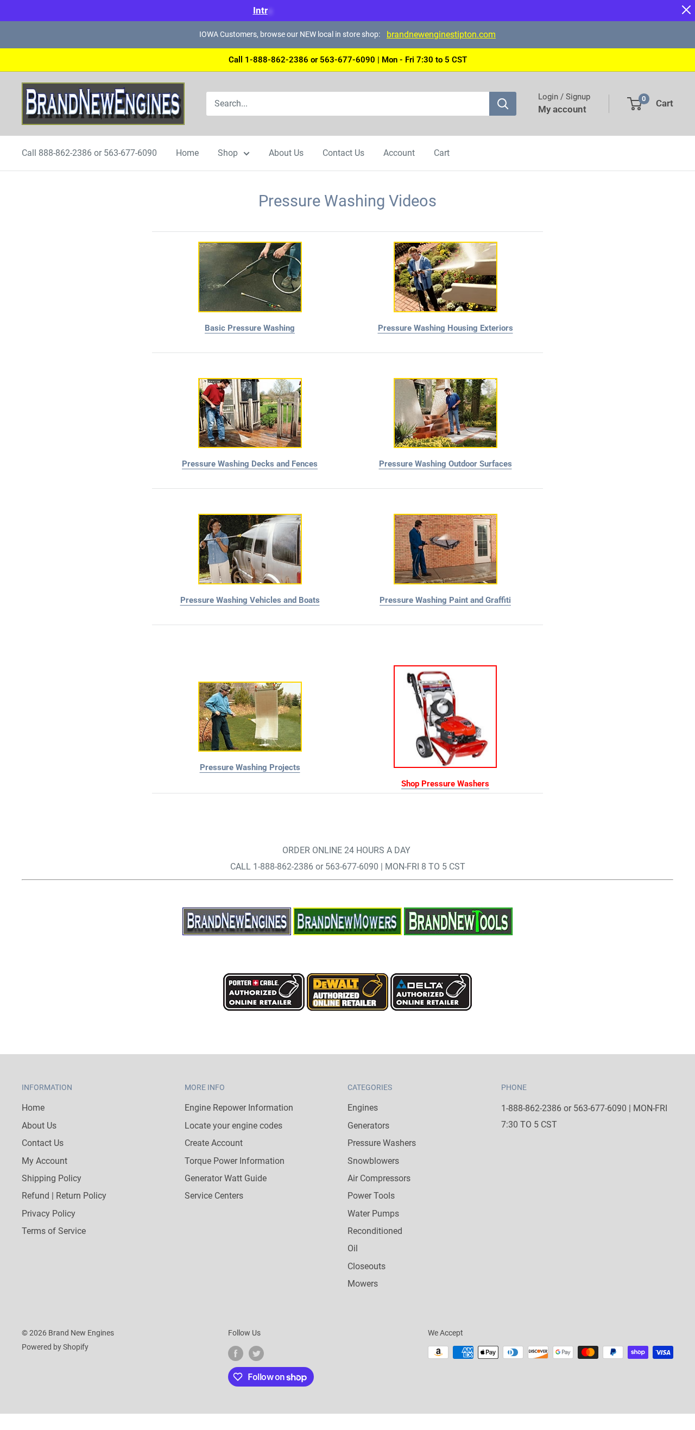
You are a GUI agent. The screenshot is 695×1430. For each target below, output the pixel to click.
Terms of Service (54, 1231)
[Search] (502, 104)
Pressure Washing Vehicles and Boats (250, 600)
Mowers (363, 1283)
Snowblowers (373, 1161)
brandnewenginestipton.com (441, 34)
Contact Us (343, 153)
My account (562, 109)
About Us (286, 153)
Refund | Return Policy (64, 1195)
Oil (353, 1248)
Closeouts (367, 1266)
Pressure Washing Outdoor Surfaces (445, 464)
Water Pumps (373, 1213)
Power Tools (371, 1195)
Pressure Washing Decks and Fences (250, 464)
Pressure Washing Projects (250, 767)
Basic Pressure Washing (250, 328)
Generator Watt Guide (226, 1178)
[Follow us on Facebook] (235, 1353)
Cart (442, 153)
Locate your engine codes (233, 1125)
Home (187, 153)
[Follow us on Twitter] (256, 1353)
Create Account (214, 1143)
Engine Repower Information (239, 1108)
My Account (44, 1161)
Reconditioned (375, 1231)
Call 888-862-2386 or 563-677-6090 (89, 153)
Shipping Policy (51, 1178)
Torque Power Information (235, 1161)
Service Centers (214, 1195)
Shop (228, 153)
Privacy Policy (48, 1213)
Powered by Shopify (55, 1347)
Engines (363, 1108)
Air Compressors (379, 1178)
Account (399, 153)
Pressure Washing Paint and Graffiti (445, 600)
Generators (368, 1125)
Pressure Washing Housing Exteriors (445, 328)
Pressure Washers (382, 1143)
